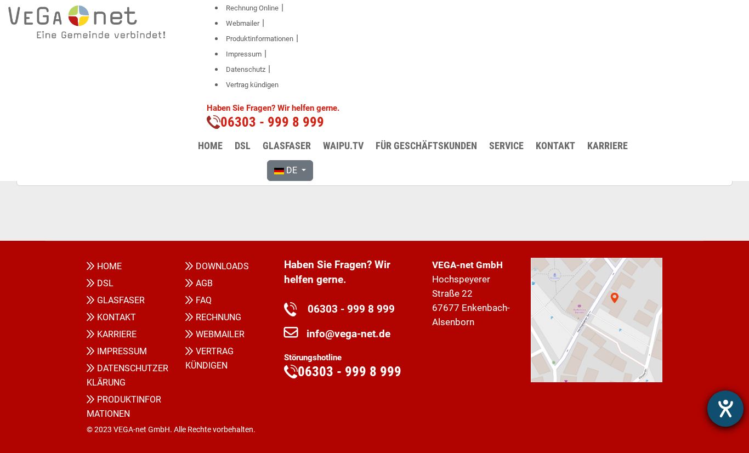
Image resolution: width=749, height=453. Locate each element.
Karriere (607, 145)
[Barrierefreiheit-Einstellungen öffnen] (725, 408)
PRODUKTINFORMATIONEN (124, 406)
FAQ (204, 300)
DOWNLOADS (222, 266)
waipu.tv (343, 145)
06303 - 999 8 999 (346, 309)
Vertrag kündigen (252, 85)
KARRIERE (117, 334)
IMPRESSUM (122, 351)
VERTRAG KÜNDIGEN (209, 358)
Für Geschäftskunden (426, 145)
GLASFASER (121, 300)
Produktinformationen (259, 39)
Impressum (244, 54)
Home (210, 145)
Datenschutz (245, 69)
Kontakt (555, 145)
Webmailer (242, 23)
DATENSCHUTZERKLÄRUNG (127, 375)
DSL (105, 283)
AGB (204, 283)
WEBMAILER (220, 334)
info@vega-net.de (348, 334)
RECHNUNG (218, 317)
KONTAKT (116, 317)
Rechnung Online (252, 8)
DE (291, 170)
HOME (109, 266)
